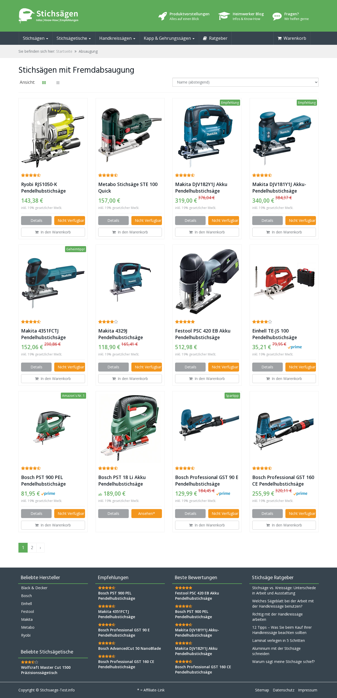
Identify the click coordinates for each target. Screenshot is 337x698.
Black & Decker (34, 587)
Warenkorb (293, 38)
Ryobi (26, 635)
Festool (27, 611)
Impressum (307, 689)
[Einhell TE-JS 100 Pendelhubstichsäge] (284, 281)
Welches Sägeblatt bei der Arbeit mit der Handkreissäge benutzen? (283, 603)
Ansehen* (146, 513)
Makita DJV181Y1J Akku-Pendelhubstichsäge (279, 187)
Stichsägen (34, 38)
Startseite (64, 51)
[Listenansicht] (58, 82)
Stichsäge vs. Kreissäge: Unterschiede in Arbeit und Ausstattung (284, 590)
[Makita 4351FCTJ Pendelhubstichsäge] (53, 282)
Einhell (26, 603)
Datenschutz (283, 689)
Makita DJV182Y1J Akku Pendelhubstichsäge (201, 187)
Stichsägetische (72, 38)
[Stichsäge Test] (65, 16)
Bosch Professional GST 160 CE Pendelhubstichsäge (283, 480)
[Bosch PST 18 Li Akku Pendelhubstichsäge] (130, 428)
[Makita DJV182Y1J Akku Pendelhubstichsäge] (207, 135)
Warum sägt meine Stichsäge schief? (283, 661)
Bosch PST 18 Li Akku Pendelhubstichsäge (122, 480)
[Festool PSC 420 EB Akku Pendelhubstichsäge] (207, 282)
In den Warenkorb (54, 232)
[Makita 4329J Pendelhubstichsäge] (130, 282)
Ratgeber (217, 38)
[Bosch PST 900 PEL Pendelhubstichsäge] (53, 428)
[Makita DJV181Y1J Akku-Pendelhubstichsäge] (284, 135)
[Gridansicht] (44, 82)
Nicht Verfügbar (71, 220)
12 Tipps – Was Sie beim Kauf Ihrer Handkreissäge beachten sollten (282, 630)
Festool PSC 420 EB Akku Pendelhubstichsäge (203, 334)
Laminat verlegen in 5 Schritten (278, 640)
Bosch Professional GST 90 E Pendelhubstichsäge (206, 480)
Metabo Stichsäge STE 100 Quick (127, 187)
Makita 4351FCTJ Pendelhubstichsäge (43, 334)
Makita (27, 619)
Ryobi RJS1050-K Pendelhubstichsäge (43, 187)
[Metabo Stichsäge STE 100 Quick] (130, 135)
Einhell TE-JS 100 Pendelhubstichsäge (274, 334)
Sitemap (262, 689)
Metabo (27, 627)
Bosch (26, 595)
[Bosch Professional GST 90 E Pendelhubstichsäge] (207, 428)
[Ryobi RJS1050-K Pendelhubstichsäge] (53, 135)
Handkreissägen (116, 38)
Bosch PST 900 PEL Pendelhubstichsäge (43, 480)
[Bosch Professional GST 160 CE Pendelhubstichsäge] (284, 428)
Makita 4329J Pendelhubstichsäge (120, 334)
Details (36, 220)
